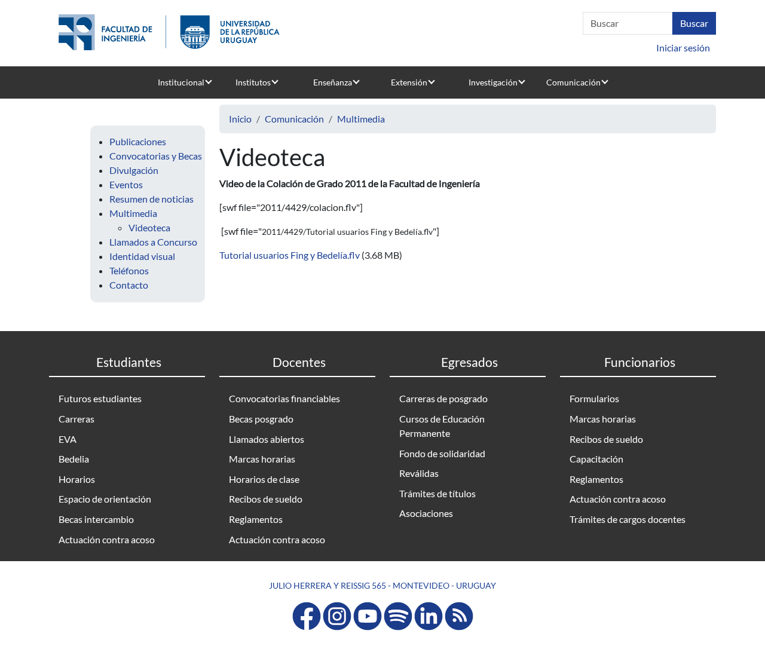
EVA (67, 439)
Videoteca (149, 227)
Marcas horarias (262, 458)
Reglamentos (256, 519)
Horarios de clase (264, 479)
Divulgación (133, 170)
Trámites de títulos (437, 493)
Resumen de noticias (151, 198)
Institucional (181, 82)
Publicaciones (137, 141)
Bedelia (74, 458)
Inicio (240, 118)
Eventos (126, 184)
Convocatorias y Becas (155, 155)
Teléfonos (129, 270)
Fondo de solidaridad (442, 453)
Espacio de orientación (105, 498)
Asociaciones (426, 513)
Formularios (594, 398)
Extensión (409, 82)
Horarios (77, 479)
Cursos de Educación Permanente (442, 426)
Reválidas (419, 473)
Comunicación (573, 82)
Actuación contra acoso (107, 539)
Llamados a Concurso (153, 241)
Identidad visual (142, 256)
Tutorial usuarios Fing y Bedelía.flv (289, 255)
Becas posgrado (261, 418)
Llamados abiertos (266, 439)
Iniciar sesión (683, 47)
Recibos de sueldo (265, 498)
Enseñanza (332, 82)
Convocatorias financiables (284, 398)
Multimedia (133, 213)
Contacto (128, 284)
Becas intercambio (96, 519)
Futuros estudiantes (100, 398)
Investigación (493, 82)
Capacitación (596, 458)
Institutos (253, 82)
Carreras (76, 418)
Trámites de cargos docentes (628, 519)
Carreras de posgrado (443, 398)
